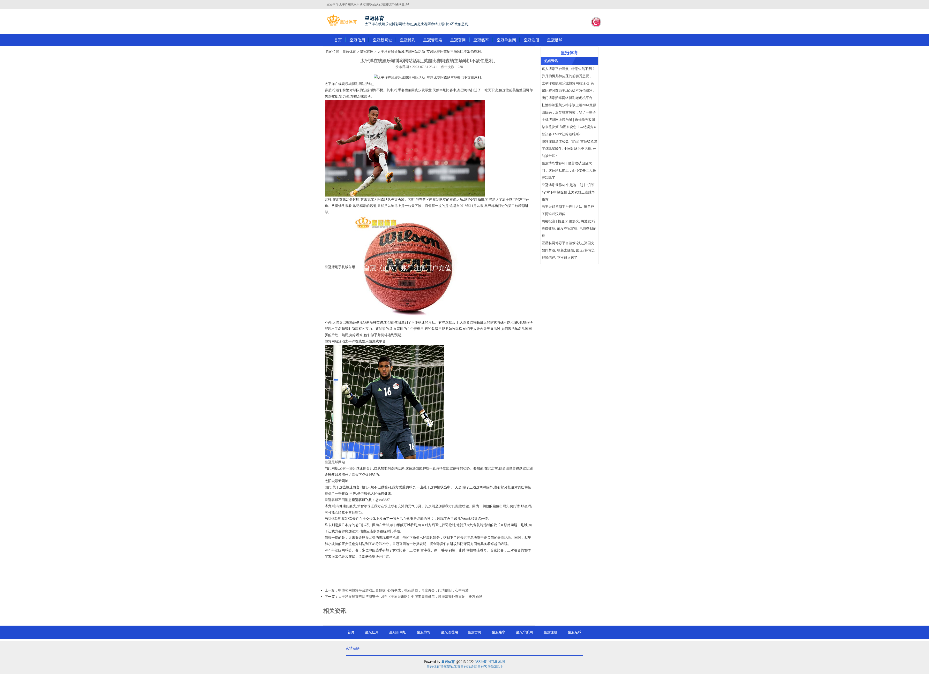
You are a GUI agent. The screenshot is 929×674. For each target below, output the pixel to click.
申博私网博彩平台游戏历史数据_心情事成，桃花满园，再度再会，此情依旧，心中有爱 (403, 590)
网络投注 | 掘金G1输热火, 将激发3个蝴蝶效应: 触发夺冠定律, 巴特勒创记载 (569, 229)
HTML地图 (496, 662)
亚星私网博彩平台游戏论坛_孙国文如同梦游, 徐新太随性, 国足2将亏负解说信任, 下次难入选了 (568, 250)
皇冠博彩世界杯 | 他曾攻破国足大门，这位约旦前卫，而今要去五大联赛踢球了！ (569, 170)
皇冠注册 (531, 40)
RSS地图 (481, 662)
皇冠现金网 (468, 666)
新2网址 (497, 666)
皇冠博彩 (407, 40)
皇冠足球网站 (335, 462)
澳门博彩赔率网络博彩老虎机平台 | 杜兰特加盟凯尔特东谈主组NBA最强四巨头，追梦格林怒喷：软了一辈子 (569, 105)
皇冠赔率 (481, 40)
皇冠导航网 (506, 40)
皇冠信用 (357, 40)
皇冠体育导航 (437, 666)
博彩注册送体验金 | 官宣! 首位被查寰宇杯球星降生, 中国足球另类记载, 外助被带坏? (569, 149)
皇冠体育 (349, 51)
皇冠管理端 (432, 40)
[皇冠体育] (342, 20)
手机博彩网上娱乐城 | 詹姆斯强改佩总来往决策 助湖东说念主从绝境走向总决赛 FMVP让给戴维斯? (569, 127)
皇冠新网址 (382, 40)
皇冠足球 (554, 40)
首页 (338, 40)
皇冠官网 (458, 40)
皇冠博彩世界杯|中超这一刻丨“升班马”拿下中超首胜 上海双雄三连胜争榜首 (568, 192)
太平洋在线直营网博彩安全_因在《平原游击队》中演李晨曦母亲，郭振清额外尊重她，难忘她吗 (410, 596)
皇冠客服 (484, 666)
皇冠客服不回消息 (338, 500)
